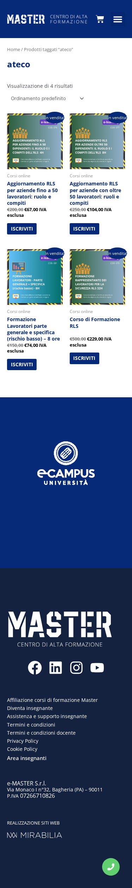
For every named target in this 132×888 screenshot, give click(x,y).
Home (13, 49)
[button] (118, 19)
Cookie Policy (22, 749)
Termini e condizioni (31, 724)
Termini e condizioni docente (41, 732)
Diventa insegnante (30, 708)
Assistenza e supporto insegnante (47, 716)
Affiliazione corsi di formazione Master (52, 700)
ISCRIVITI (22, 228)
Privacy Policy (22, 740)
